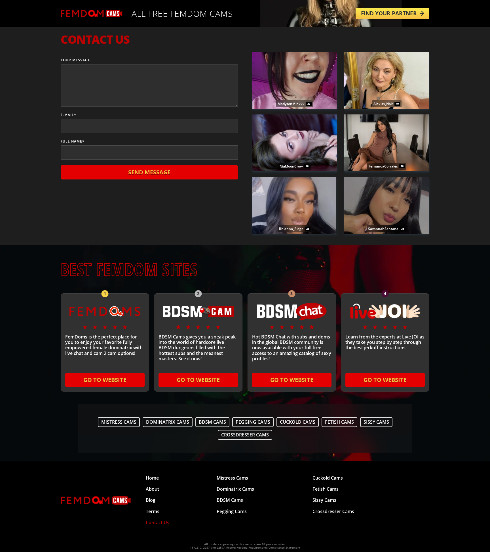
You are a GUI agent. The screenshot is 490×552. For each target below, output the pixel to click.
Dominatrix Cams (167, 422)
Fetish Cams (339, 422)
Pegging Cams (253, 422)
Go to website (104, 380)
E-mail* (68, 114)
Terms (152, 511)
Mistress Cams (118, 422)
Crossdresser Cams (245, 435)
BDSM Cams (212, 422)
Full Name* (73, 141)
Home (152, 478)
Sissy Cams (376, 422)
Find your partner (389, 13)
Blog (150, 500)
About (152, 489)
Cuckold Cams (297, 422)
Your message (75, 60)
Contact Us (157, 522)
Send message (149, 172)
